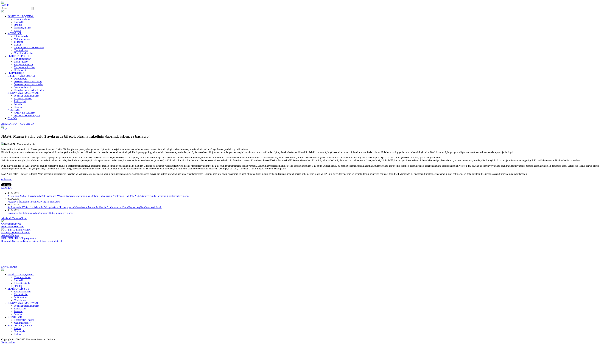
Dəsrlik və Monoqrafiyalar (27, 115)
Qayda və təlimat (22, 87)
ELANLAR (7, 187)
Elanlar (17, 44)
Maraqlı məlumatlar (23, 53)
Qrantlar (18, 107)
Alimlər (17, 30)
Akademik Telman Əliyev (14, 218)
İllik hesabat (20, 70)
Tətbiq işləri (20, 101)
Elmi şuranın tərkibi (23, 64)
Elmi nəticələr (21, 61)
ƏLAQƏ (12, 118)
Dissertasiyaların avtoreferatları (29, 90)
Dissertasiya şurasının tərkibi (28, 81)
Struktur (18, 24)
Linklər (17, 334)
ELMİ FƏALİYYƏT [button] (18, 56)
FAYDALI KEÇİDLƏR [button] (20, 325)
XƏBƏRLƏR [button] (15, 33)
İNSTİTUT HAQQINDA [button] (21, 16)
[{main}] (2, 11)
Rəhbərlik (19, 22)
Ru (8, 5)
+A (2, 129)
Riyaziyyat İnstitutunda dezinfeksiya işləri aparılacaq (34, 201)
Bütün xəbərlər (21, 36)
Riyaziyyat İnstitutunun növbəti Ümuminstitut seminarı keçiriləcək (40, 213)
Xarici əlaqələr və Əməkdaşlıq (29, 47)
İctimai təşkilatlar (22, 27)
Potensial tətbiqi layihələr (26, 95)
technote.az (6, 179)
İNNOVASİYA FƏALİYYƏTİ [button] (23, 92)
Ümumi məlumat (22, 19)
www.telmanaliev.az (11, 223)
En (5, 5)
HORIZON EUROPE (12, 226)
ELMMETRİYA (16, 73)
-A (6, 129)
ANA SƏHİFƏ (9, 123)
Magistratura (20, 300)
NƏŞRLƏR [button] (14, 109)
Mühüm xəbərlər (22, 39)
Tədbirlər (18, 41)
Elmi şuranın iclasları (24, 67)
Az (2, 5)
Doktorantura (20, 78)
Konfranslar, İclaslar (24, 320)
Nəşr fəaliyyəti (21, 50)
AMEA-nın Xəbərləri (24, 112)
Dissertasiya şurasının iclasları (28, 84)
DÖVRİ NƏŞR (9, 266)
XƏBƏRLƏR (27, 123)
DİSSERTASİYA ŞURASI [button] (21, 75)
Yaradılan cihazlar (23, 98)
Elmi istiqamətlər (22, 58)
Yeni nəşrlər (20, 331)
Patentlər (18, 104)
